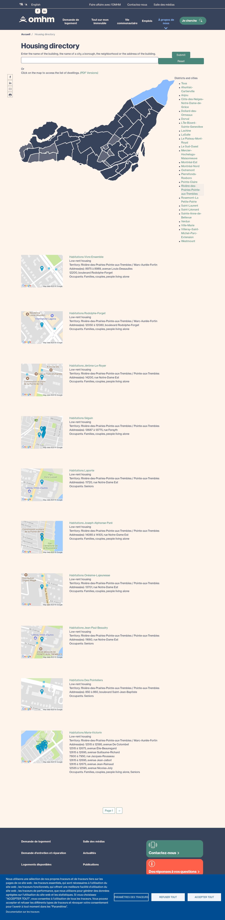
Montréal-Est (189, 162)
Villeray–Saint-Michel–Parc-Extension (190, 233)
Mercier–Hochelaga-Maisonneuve (189, 154)
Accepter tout (204, 897)
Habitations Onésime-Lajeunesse (89, 575)
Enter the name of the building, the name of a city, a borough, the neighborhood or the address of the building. (88, 53)
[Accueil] (37, 19)
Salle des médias (164, 4)
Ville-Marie (187, 225)
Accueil (25, 34)
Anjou (184, 95)
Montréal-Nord (190, 166)
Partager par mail (10, 88)
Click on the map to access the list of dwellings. (59, 70)
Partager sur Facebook (10, 77)
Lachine (186, 130)
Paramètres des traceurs (131, 897)
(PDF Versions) (89, 72)
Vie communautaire (127, 21)
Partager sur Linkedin (10, 82)
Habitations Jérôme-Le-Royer (87, 365)
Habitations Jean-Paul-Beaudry (88, 627)
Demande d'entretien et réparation (43, 853)
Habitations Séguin (81, 418)
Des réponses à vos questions (173, 871)
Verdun (185, 221)
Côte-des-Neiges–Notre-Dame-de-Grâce (192, 103)
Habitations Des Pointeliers (86, 680)
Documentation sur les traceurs (22, 911)
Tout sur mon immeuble (100, 21)
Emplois (147, 21)
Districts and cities (186, 78)
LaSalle (185, 134)
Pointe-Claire (189, 182)
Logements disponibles (36, 864)
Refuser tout (168, 897)
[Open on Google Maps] (42, 271)
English (35, 4)
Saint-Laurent (189, 205)
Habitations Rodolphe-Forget (87, 313)
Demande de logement (71, 21)
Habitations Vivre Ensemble (86, 256)
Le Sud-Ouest (189, 146)
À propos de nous (166, 21)
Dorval (185, 118)
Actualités (89, 853)
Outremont (188, 170)
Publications (91, 864)
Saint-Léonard (190, 209)
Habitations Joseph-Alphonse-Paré (90, 522)
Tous (184, 83)
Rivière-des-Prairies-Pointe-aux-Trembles (190, 189)
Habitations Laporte (81, 470)
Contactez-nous (137, 4)
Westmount (188, 241)
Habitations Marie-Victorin (85, 732)
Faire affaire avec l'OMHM (105, 4)
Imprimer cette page (10, 94)
